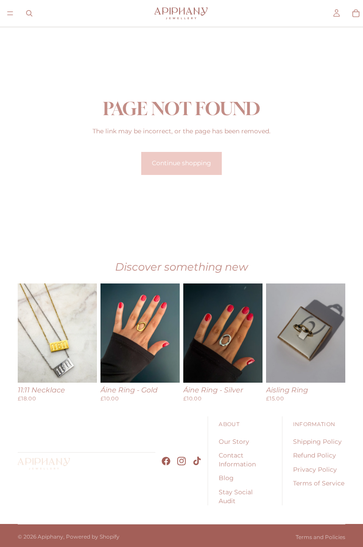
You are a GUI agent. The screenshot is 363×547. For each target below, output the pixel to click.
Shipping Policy (317, 442)
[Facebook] (166, 461)
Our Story (234, 442)
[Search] (29, 13)
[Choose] (83, 369)
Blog (226, 478)
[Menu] (10, 13)
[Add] (166, 369)
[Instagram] (181, 461)
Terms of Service (318, 483)
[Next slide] (87, 333)
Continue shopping (181, 163)
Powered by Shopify (93, 536)
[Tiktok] (197, 461)
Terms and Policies (320, 537)
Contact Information (237, 459)
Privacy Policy (315, 469)
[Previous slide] (27, 333)
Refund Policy (314, 455)
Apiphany (50, 536)
